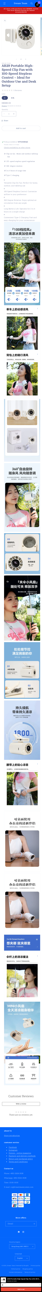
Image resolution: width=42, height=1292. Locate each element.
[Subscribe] (34, 1223)
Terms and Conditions (18, 1162)
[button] (4, 3)
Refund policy (15, 1269)
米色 (12, 98)
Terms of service (30, 1272)
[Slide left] (16, 59)
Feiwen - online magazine (20, 1153)
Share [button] (6, 121)
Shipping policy (28, 1269)
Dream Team (11, 1265)
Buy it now (21, 134)
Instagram (13, 1150)
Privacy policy (35, 1265)
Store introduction (12, 1135)
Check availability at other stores (17, 148)
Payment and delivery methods (22, 1156)
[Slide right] (25, 59)
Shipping (4, 106)
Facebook (13, 1147)
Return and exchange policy (21, 1159)
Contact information (15, 1272)
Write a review (21, 1104)
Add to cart (21, 1289)
